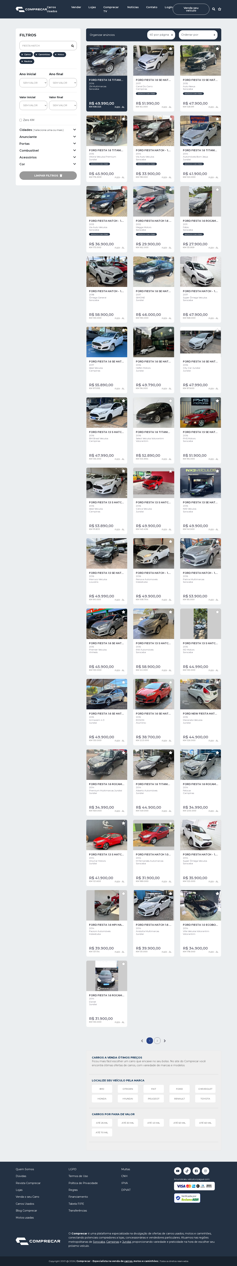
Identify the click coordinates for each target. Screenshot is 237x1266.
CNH (124, 1176)
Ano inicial (27, 74)
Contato (151, 7)
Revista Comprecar (28, 1183)
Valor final (56, 97)
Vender (76, 7)
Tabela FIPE (76, 1203)
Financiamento (78, 1196)
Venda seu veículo (191, 9)
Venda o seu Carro (27, 1196)
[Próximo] (165, 1040)
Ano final (56, 74)
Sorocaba (99, 1241)
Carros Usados (25, 1203)
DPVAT (126, 1190)
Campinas (112, 1241)
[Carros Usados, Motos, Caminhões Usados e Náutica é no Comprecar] (31, 9)
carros (128, 1261)
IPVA (124, 1183)
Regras (73, 1190)
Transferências (78, 1210)
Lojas (92, 7)
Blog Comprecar (26, 1210)
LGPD (72, 1169)
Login (169, 7)
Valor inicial (27, 97)
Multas (125, 1169)
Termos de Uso (78, 1176)
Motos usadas (25, 1217)
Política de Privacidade (83, 1183)
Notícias (133, 7)
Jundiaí (126, 1241)
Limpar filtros (46, 175)
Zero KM (28, 120)
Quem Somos (25, 1169)
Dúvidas (21, 1176)
